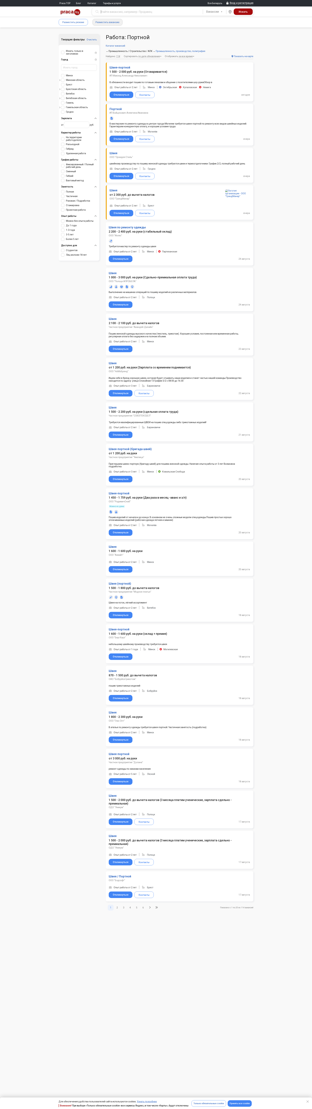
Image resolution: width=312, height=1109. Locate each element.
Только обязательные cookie (209, 1103)
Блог (78, 3)
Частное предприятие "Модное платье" (130, 591)
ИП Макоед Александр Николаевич (128, 75)
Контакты (144, 95)
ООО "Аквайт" (116, 555)
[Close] (308, 1101)
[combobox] (214, 11)
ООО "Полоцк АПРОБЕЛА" (122, 281)
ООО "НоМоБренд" (119, 371)
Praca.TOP (65, 3)
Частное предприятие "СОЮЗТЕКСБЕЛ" (130, 415)
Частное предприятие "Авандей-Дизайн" (131, 327)
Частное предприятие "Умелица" (126, 457)
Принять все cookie (240, 1103)
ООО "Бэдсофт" (117, 880)
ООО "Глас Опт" (117, 720)
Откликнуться (121, 94)
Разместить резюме (73, 22)
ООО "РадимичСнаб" (120, 501)
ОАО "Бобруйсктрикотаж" (122, 679)
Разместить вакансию (107, 22)
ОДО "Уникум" (116, 807)
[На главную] (70, 12)
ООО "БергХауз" (117, 637)
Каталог (92, 3)
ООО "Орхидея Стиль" (121, 157)
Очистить (92, 39)
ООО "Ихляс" (115, 235)
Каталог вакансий (115, 45)
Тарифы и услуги (112, 3)
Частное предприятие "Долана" (126, 762)
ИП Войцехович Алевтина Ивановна (129, 113)
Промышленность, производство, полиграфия (180, 51)
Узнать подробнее (147, 1101)
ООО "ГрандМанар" (120, 198)
